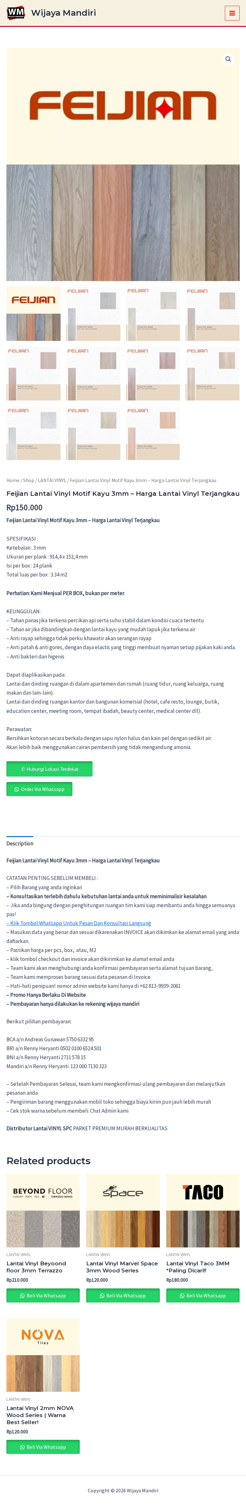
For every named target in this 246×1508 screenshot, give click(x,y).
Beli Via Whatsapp (46, 1295)
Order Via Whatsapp (42, 789)
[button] (228, 59)
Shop (28, 480)
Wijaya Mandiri (63, 13)
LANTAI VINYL (52, 480)
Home (13, 480)
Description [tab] (19, 843)
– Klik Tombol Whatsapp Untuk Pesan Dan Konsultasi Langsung (78, 923)
